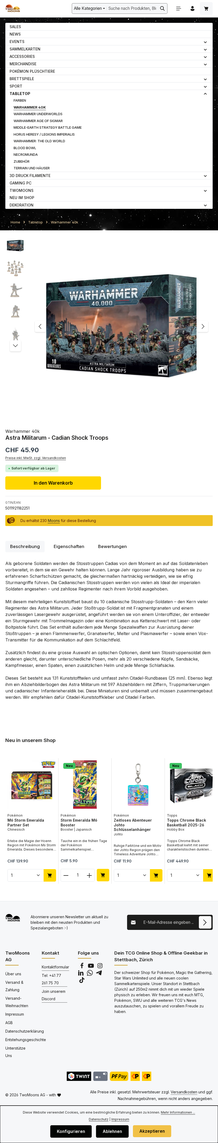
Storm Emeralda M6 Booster (79, 822)
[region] (109, 326)
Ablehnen (112, 1131)
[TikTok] (82, 981)
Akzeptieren (152, 1131)
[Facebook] (82, 967)
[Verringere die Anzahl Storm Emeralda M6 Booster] (66, 875)
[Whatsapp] (90, 974)
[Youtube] (91, 967)
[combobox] (132, 8)
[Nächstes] (202, 326)
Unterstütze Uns (15, 1052)
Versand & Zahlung (14, 986)
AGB (9, 1022)
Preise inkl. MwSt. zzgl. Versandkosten (35, 458)
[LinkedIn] (81, 974)
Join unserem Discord (53, 995)
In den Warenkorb (53, 483)
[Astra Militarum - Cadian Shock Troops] (121, 326)
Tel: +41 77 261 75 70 (51, 979)
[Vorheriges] (40, 326)
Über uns (13, 974)
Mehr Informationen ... (178, 1112)
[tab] (25, 546)
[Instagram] (100, 967)
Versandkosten (184, 1092)
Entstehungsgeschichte (25, 1039)
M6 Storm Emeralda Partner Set (25, 822)
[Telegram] (99, 974)
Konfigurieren (71, 1131)
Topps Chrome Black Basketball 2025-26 (186, 822)
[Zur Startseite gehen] (12, 8)
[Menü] (178, 8)
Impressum (14, 1014)
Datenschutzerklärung (24, 1031)
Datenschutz (98, 1119)
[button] (205, 41)
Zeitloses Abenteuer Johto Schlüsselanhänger (133, 825)
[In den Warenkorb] (50, 875)
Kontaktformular (55, 967)
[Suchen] (162, 8)
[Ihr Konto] (192, 8)
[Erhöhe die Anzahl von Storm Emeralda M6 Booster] (89, 875)
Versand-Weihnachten (16, 1002)
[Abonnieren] (205, 922)
